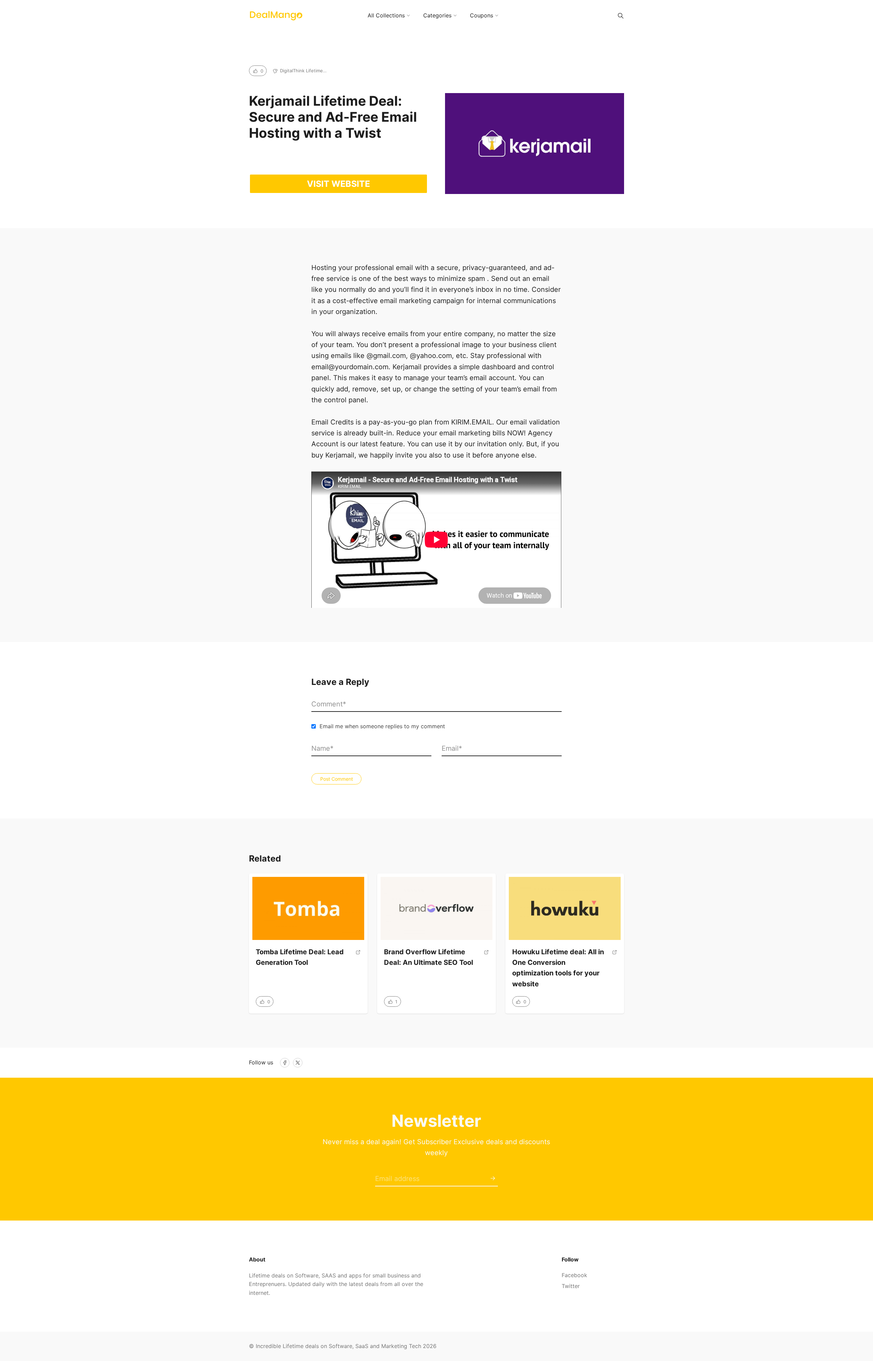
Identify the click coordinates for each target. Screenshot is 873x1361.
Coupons (481, 15)
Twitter (571, 1286)
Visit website (338, 184)
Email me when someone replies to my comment (382, 726)
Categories (437, 15)
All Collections (386, 15)
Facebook (574, 1275)
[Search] (620, 15)
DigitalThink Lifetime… (303, 70)
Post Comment (336, 779)
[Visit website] (358, 960)
